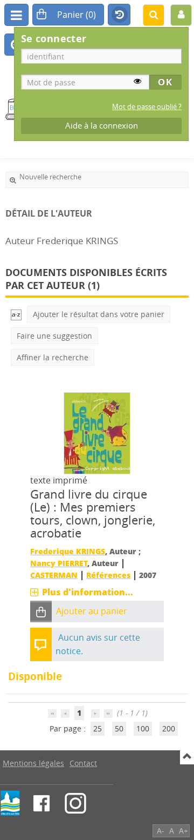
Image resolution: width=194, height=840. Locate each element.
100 (142, 728)
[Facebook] (41, 803)
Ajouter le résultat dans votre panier (98, 314)
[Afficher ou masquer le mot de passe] (137, 81)
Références (108, 575)
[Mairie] (10, 803)
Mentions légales (33, 763)
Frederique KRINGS (67, 551)
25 (97, 728)
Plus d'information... (87, 592)
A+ (183, 830)
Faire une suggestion (54, 336)
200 (168, 728)
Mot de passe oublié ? (147, 106)
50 (119, 728)
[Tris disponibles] (16, 314)
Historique (119, 15)
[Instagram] (75, 803)
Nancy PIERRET (58, 563)
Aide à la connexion (101, 125)
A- (160, 830)
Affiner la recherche (52, 357)
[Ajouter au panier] (41, 611)
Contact (83, 763)
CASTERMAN (54, 575)
